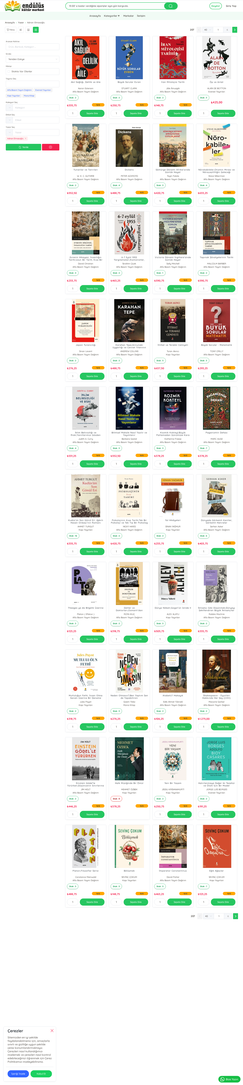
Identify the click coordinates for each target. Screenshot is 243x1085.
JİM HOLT (85, 789)
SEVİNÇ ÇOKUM (129, 877)
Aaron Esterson (85, 88)
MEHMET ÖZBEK (129, 789)
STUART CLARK (129, 88)
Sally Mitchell (172, 263)
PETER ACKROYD (129, 176)
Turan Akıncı (173, 351)
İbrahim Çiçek (129, 263)
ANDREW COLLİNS (129, 351)
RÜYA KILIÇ (129, 614)
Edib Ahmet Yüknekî (173, 701)
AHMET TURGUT (86, 526)
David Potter (173, 877)
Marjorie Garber (217, 701)
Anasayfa (95, 15)
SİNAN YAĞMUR (173, 526)
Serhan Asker (216, 526)
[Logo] (24, 6)
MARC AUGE (217, 439)
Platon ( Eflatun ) (85, 614)
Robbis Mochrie (216, 614)
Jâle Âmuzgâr (173, 88)
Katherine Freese (172, 439)
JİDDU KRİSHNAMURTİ (173, 789)
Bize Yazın (232, 1079)
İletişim (141, 15)
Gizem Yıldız (129, 701)
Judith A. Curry (85, 439)
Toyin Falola (173, 176)
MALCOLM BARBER (216, 263)
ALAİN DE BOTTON (216, 88)
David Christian (85, 263)
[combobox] (32, 84)
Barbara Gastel (129, 439)
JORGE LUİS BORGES (216, 789)
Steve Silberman (216, 176)
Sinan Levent (85, 351)
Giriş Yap (231, 5)
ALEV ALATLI (173, 614)
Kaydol (215, 5)
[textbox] (32, 84)
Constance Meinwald (85, 877)
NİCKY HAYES (129, 526)
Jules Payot (85, 701)
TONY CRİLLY (216, 351)
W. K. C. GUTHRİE (85, 176)
